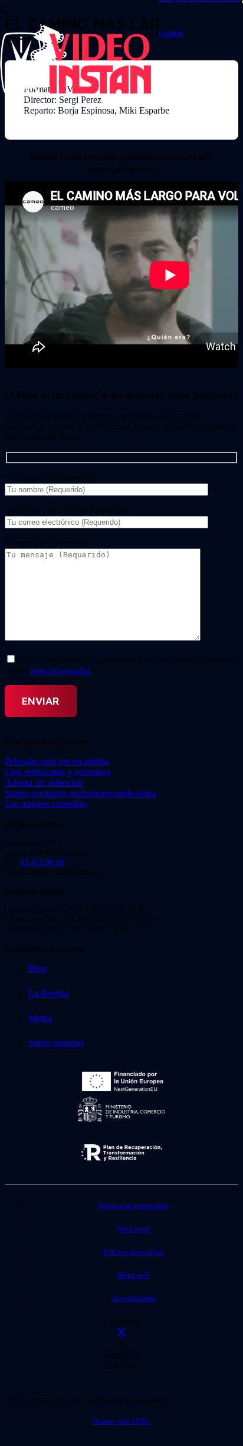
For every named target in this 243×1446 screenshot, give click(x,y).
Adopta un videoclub (44, 782)
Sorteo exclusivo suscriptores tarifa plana (80, 793)
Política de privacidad (133, 1206)
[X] (121, 1333)
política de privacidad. (61, 671)
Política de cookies (133, 1252)
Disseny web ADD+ (121, 1421)
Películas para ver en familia (57, 761)
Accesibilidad (133, 1298)
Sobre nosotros (56, 1043)
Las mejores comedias (46, 804)
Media (40, 1018)
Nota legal (133, 1229)
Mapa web (133, 1275)
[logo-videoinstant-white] (75, 92)
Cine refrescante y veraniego (58, 772)
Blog (37, 968)
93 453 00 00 (42, 862)
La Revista (48, 993)
